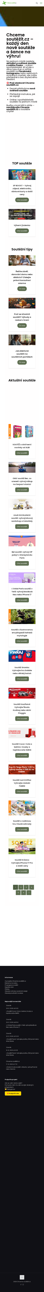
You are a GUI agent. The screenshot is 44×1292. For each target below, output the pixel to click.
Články (7, 989)
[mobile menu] (41, 3)
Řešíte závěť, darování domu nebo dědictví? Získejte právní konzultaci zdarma (22, 277)
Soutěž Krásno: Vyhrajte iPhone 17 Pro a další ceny (22, 863)
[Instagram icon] (23, 1284)
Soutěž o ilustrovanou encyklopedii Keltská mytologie (22, 632)
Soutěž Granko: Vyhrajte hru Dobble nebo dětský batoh (22, 670)
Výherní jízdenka (22, 225)
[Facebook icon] (21, 1284)
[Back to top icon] (22, 1277)
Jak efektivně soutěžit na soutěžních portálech (22, 354)
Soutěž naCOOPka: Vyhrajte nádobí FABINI (22, 783)
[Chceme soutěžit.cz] (10, 3)
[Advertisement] (22, 138)
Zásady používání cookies (14, 993)
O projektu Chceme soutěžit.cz (15, 981)
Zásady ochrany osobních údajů (16, 991)
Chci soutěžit (22, 200)
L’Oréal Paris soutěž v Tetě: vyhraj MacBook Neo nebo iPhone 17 (22, 591)
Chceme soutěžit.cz (13, 1061)
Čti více (22, 289)
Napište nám (9, 987)
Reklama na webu (11, 983)
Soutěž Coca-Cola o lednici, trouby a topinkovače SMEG (22, 747)
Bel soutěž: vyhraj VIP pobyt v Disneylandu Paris (22, 555)
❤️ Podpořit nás (13, 1093)
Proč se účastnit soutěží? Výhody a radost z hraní (22, 317)
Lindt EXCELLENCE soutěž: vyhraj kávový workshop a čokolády (22, 518)
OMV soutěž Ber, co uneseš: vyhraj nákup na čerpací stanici (22, 481)
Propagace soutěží (11, 985)
